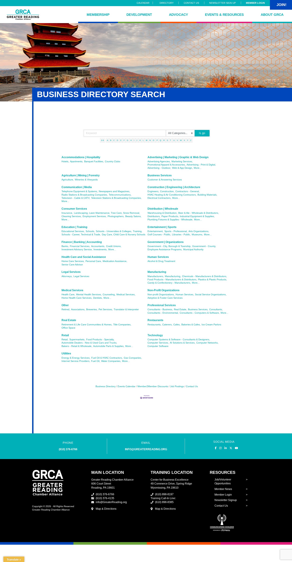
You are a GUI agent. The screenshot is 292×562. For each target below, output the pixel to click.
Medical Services (72, 290)
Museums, (197, 234)
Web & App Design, (182, 168)
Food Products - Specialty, (100, 339)
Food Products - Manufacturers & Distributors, (172, 279)
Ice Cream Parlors (211, 324)
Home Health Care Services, (77, 298)
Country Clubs (112, 161)
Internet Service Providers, (76, 361)
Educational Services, (73, 231)
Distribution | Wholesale (163, 208)
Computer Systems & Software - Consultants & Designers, (179, 339)
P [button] (157, 140)
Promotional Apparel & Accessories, (167, 164)
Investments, (100, 249)
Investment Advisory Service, (77, 249)
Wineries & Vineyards (86, 179)
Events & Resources (224, 14)
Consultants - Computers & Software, (200, 313)
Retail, (65, 339)
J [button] (136, 140)
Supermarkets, (77, 339)
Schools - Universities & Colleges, (114, 231)
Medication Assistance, (115, 261)
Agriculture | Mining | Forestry (81, 175)
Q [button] (160, 140)
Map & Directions (106, 508)
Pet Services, (106, 309)
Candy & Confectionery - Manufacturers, (169, 283)
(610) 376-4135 (105, 498)
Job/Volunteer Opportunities (222, 481)
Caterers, (167, 324)
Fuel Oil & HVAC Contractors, (107, 358)
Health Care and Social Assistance (84, 257)
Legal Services (71, 271)
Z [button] (190, 140)
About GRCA (272, 14)
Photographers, (116, 216)
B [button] (110, 140)
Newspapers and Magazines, (114, 191)
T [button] (170, 140)
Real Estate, (180, 309)
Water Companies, (111, 361)
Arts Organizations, (198, 231)
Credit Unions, (113, 246)
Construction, (167, 191)
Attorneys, (67, 276)
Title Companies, (122, 324)
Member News (223, 489)
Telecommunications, (120, 195)
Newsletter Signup (225, 500)
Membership (98, 14)
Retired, (66, 309)
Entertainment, (155, 231)
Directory (167, 3)
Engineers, (153, 191)
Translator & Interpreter (126, 309)
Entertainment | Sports (162, 227)
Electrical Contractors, (159, 198)
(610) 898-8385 (164, 502)
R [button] (164, 140)
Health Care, (68, 294)
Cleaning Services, (72, 216)
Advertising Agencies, (159, 161)
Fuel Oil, (95, 361)
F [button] (124, 140)
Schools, (90, 231)
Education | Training (74, 227)
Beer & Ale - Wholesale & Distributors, (198, 213)
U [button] (174, 140)
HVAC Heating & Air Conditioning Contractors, (172, 195)
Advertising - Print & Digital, (201, 164)
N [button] (150, 140)
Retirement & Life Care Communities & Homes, (87, 324)
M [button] (146, 140)
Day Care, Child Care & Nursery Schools (123, 234)
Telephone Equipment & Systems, (80, 191)
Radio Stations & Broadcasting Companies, (85, 195)
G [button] (127, 140)
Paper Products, (170, 216)
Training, (137, 231)
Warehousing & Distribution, (162, 213)
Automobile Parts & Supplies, (108, 346)
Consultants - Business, (160, 309)
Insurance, (67, 213)
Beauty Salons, (133, 216)
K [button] (140, 140)
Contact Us (191, 3)
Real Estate (69, 320)
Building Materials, (207, 195)
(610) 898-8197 (164, 494)
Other (65, 305)
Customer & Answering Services (165, 179)
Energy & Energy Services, (76, 358)
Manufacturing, (173, 276)
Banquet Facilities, (94, 161)
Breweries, (92, 309)
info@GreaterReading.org (111, 502)
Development (139, 14)
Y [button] (187, 140)
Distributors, (154, 216)
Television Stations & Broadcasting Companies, (116, 198)
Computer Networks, (207, 342)
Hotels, (65, 161)
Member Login (255, 3)
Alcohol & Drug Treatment (161, 261)
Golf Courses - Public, (159, 234)
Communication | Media (77, 187)
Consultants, (216, 309)
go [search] (203, 133)
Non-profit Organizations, (161, 294)
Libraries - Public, (181, 234)
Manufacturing (157, 271)
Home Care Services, (73, 261)
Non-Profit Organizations (163, 290)
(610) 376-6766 (68, 449)
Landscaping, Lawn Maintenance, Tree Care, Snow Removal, (107, 213)
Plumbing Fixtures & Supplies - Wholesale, (170, 219)
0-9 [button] (102, 140)
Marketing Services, (182, 161)
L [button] (143, 140)
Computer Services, (158, 342)
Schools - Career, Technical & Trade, (81, 234)
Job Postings (177, 386)
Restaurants (155, 320)
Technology (155, 335)
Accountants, (98, 246)
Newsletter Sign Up (222, 3)
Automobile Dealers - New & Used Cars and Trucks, (89, 342)
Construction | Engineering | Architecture (174, 187)
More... (197, 168)
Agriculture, (68, 179)
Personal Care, (93, 261)
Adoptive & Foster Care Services (165, 298)
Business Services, (198, 309)
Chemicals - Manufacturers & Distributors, (204, 276)
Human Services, (185, 294)
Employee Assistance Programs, (165, 249)
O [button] (153, 140)
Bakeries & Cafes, (191, 324)
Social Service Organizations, (210, 294)
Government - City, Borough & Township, (169, 246)
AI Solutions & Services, (182, 342)
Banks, (65, 246)
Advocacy (178, 14)
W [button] (181, 140)
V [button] (177, 140)
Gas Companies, (133, 358)
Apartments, (76, 161)
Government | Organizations (166, 242)
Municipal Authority (193, 249)
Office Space (68, 328)
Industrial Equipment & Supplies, (197, 216)
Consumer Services (74, 208)
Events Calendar (126, 386)
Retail (65, 335)
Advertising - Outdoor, (159, 168)
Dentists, (97, 298)
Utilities (66, 353)
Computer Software (158, 346)
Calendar (143, 3)
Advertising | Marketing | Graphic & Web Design (178, 157)
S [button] (167, 140)
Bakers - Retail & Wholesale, (77, 346)
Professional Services (162, 305)
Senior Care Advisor (72, 264)
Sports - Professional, (175, 231)
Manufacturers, (156, 276)
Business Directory (106, 386)
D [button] (117, 140)
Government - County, (204, 246)
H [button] (131, 140)
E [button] (121, 140)
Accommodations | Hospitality (81, 157)
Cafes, (176, 324)
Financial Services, (80, 246)
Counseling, (109, 294)
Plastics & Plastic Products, (212, 279)
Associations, (78, 309)
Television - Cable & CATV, (76, 198)
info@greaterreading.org (146, 449)
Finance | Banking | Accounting (82, 242)
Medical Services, (125, 294)
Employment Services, (95, 216)
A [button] (107, 140)
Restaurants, (154, 324)
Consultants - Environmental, (163, 313)
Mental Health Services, (89, 294)
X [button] (184, 140)
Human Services (158, 257)
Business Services (160, 175)
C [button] (114, 140)
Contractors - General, (187, 191)
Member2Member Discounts (153, 386)
